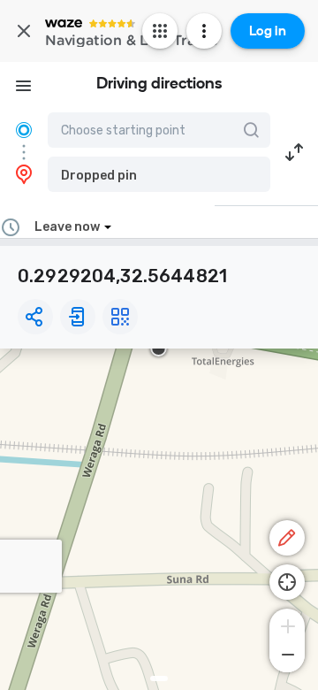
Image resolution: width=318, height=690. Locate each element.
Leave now (67, 226)
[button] (159, 174)
